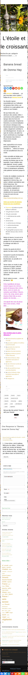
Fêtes (7, 586)
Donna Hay (13, 401)
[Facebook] (5, 88)
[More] (5, 91)
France (4, 584)
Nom (6, 489)
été (3, 622)
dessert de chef (14, 398)
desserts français (7, 579)
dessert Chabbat (6, 575)
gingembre (4, 588)
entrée (4, 581)
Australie (6, 395)
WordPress (5, 670)
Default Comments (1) (7, 468)
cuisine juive (9, 571)
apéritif (10, 565)
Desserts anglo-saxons (10, 80)
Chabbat (5, 569)
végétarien (12, 406)
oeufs (11, 403)
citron (10, 569)
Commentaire (6, 477)
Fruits (17, 80)
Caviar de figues (6, 539)
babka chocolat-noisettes (14, 351)
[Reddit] (16, 88)
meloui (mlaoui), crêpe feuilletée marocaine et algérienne (12, 359)
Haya (7, 75)
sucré (4, 615)
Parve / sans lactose (5, 599)
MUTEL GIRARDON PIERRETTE (9, 632)
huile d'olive (5, 590)
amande (6, 565)
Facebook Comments (17, 468)
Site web (5, 498)
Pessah (7, 604)
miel (3, 594)
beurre (18, 395)
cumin (3, 573)
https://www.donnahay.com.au (13, 198)
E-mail (6, 493)
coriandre (4, 571)
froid (9, 584)
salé (7, 612)
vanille (6, 406)
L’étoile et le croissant (11, 649)
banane (13, 395)
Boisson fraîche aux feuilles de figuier (16, 629)
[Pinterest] (13, 88)
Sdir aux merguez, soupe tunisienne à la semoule (7, 545)
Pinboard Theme (15, 668)
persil (3, 604)
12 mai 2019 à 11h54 (7, 440)
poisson (6, 610)
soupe (11, 612)
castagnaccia (10, 378)
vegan (4, 617)
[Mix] (19, 88)
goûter (6, 403)
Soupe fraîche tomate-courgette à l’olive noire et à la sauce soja (7, 534)
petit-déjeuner (19, 403)
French (6, 662)
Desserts (6, 401)
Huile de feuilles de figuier (13, 644)
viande (8, 617)
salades (3, 612)
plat (3, 610)
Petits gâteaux (5, 608)
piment (9, 608)
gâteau (20, 401)
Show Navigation (22, 13)
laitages (4, 592)
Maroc (9, 592)
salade (9, 610)
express (9, 581)
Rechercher (6, 508)
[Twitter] (7, 88)
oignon (10, 594)
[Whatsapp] (21, 88)
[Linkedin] (10, 88)
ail (2, 565)
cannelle (6, 398)
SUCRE (10, 81)
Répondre (6, 456)
